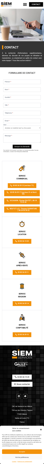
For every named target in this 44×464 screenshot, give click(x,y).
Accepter (22, 452)
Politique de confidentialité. (22, 151)
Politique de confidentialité (24, 461)
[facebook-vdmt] (25, 396)
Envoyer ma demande (22, 147)
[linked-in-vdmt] (19, 396)
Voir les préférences (22, 457)
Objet (4, 124)
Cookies (14, 461)
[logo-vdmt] (6, 4)
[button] (41, 430)
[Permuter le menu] (25, 4)
